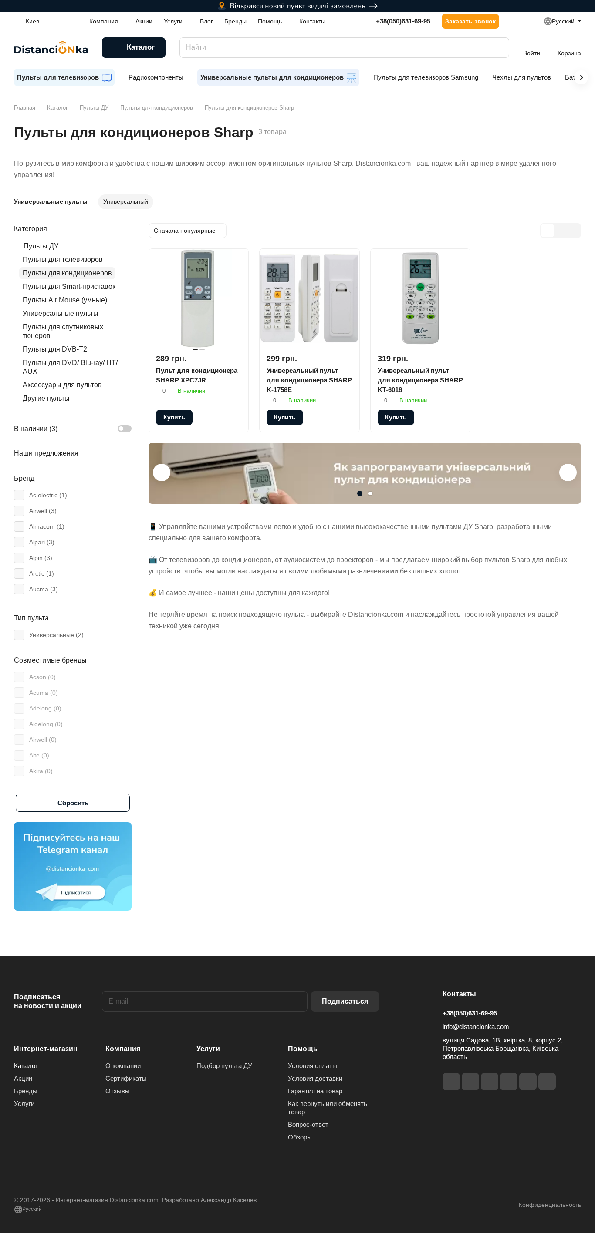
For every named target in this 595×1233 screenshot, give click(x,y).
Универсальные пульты (60, 313)
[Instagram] (470, 1081)
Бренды (25, 1091)
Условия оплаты (312, 1065)
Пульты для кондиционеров (67, 273)
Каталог (25, 1065)
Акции (23, 1078)
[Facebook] (451, 1081)
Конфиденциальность (550, 1204)
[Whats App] (547, 1081)
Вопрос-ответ (308, 1124)
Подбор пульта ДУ (224, 1065)
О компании (123, 1065)
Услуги (24, 1103)
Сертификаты (126, 1078)
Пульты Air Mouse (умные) (65, 300)
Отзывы (117, 1091)
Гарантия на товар (315, 1091)
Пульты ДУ (41, 246)
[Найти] (498, 47)
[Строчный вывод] (560, 230)
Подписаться (345, 1001)
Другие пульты (46, 398)
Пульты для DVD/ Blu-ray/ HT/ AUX (70, 367)
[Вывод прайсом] (573, 230)
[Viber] (528, 1081)
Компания (122, 1048)
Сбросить (72, 803)
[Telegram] (489, 1081)
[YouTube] (508, 1081)
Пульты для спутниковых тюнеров (63, 331)
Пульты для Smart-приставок (69, 286)
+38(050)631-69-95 (403, 21)
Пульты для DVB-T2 (55, 349)
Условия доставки (315, 1078)
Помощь (303, 1048)
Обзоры (300, 1137)
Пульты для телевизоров (63, 259)
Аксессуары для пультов (62, 385)
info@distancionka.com (476, 1026)
